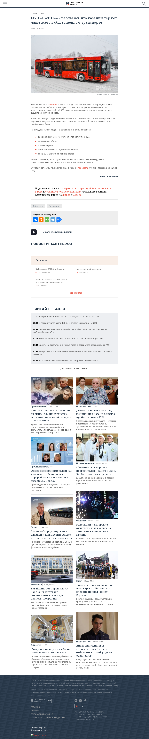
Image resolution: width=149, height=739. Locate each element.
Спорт (79, 581)
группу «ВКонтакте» (92, 188)
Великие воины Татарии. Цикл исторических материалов (51, 282)
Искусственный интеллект (89, 270)
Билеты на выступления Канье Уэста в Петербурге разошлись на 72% (71, 345)
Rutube (66, 194)
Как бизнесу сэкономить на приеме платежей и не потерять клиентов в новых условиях (49, 598)
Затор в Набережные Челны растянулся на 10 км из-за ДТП (66, 316)
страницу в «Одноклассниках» (63, 191)
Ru (77, 706)
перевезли (83, 167)
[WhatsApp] (47, 219)
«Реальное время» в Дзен (57, 232)
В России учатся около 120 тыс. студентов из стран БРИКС (65, 323)
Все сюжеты (76, 292)
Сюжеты (41, 260)
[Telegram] (52, 219)
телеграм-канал (69, 188)
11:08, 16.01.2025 (38, 28)
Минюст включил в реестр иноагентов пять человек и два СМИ (68, 338)
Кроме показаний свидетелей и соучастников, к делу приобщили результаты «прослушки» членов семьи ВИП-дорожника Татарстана (51, 421)
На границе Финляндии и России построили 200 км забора (65, 360)
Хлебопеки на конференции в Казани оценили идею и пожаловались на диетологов (96, 475)
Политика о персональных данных (48, 718)
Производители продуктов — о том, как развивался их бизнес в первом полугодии (51, 480)
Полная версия (38, 727)
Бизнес (34, 527)
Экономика (36, 584)
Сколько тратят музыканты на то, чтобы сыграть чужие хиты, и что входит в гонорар (96, 534)
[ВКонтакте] (35, 219)
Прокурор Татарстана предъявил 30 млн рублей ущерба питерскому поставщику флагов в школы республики (51, 539)
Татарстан (54, 206)
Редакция (35, 707)
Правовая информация (42, 714)
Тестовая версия (39, 730)
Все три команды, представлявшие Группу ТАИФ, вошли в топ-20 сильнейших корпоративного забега (94, 594)
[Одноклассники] (41, 219)
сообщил (52, 104)
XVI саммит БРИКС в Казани (50, 270)
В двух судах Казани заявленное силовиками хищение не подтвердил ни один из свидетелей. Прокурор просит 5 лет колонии (96, 656)
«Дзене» (78, 194)
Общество (37, 13)
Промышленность (40, 467)
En (82, 706)
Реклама (35, 711)
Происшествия (38, 406)
